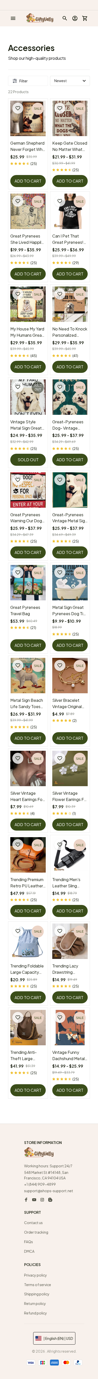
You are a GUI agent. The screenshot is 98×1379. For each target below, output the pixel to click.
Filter (23, 81)
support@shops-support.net (48, 1190)
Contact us (33, 1222)
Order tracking (36, 1232)
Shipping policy (37, 1294)
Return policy (35, 1303)
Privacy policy (35, 1275)
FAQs (28, 1241)
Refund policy (35, 1313)
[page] (80, 5)
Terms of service (37, 1284)
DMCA (29, 1251)
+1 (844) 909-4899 (40, 1184)
